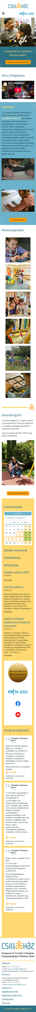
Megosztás (9, 778)
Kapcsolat (6, 1003)
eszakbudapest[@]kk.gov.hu (16, 985)
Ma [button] (13, 518)
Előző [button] (9, 518)
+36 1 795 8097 (14, 982)
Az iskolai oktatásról (18, 220)
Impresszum (7, 988)
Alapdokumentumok (10, 991)
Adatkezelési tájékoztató (12, 995)
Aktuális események (15, 550)
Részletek (8, 580)
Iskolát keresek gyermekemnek (18, 62)
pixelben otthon (19, 1009)
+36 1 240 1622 (14, 967)
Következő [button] (20, 518)
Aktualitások (11, 565)
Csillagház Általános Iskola (19, 739)
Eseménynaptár (13, 507)
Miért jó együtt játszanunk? (18, 493)
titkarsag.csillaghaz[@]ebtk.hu (17, 969)
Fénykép (12, 772)
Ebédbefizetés (12, 558)
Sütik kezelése (8, 999)
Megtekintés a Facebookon (15, 776)
